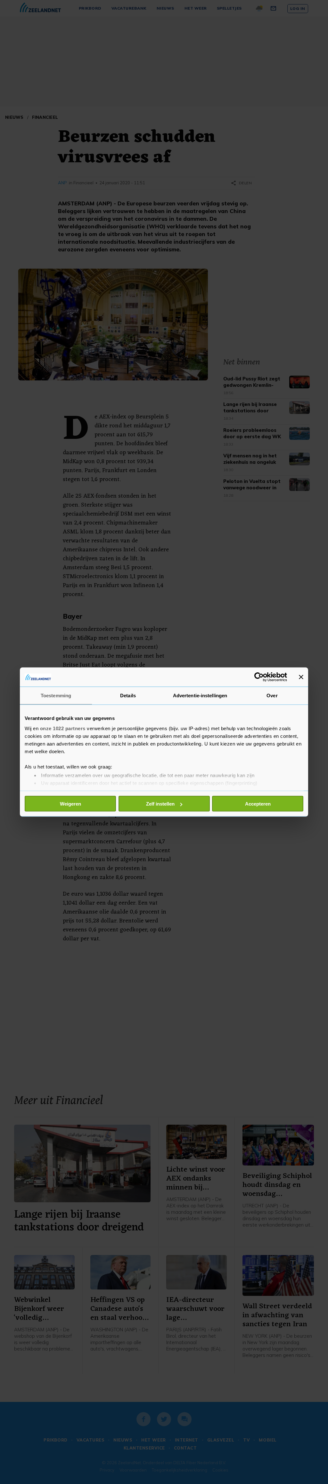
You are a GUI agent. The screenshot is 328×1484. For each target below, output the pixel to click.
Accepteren (258, 804)
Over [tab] (271, 695)
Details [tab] (128, 695)
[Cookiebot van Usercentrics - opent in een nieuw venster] (259, 677)
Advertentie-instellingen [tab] (200, 695)
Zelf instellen (160, 804)
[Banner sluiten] (301, 677)
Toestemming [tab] (56, 695)
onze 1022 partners (63, 728)
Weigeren (70, 804)
